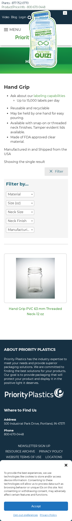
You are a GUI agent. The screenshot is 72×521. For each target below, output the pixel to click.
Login (22, 17)
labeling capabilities (49, 96)
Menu (15, 29)
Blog (14, 17)
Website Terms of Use (23, 457)
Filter (58, 171)
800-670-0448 (14, 434)
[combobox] (20, 194)
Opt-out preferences (25, 515)
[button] (66, 465)
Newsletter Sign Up (34, 446)
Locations (53, 457)
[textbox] (20, 194)
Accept (36, 506)
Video (5, 17)
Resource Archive (20, 451)
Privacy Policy (48, 515)
